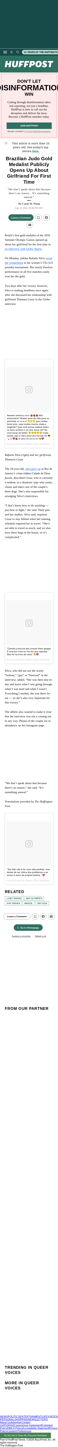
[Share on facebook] (46, 217)
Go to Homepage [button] (29, 927)
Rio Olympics (34, 898)
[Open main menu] (5, 52)
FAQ (11, 1425)
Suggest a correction (21, 936)
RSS (6, 1425)
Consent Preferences (19, 1431)
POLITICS (14, 1416)
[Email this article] (30, 225)
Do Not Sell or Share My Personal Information (25, 1435)
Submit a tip (40, 936)
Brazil (28, 903)
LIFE (44, 1416)
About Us (5, 1422)
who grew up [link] (33, 468)
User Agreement (32, 1425)
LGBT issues (14, 898)
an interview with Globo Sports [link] (23, 248)
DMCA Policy (14, 1428)
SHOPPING (21, 1419)
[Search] (17, 52)
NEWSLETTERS (38, 1419)
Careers (18, 1425)
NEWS (4, 1416)
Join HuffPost (29, 125)
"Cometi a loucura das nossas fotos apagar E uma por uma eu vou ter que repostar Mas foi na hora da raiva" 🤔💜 (29, 651)
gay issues (13, 903)
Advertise (16, 1422)
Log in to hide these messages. (37, 131)
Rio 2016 (42, 903)
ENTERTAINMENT (31, 1416)
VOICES (52, 1416)
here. (35, 151)
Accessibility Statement (35, 1428)
